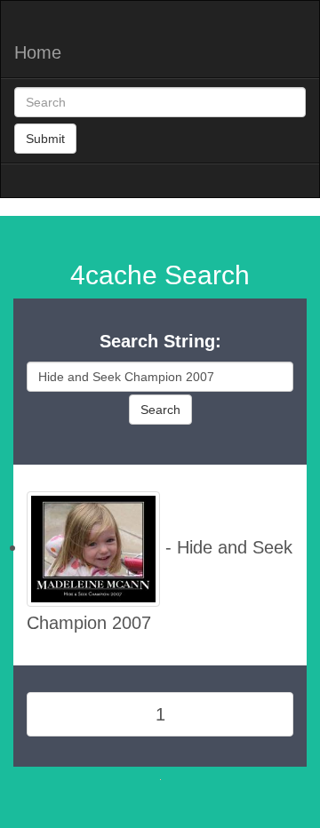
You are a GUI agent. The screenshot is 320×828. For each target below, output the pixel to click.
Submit (45, 138)
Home (37, 52)
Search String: (160, 341)
